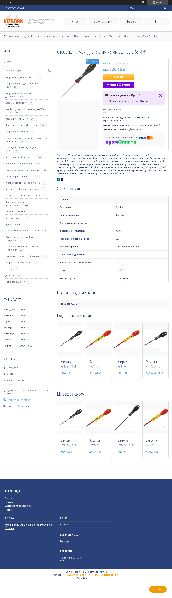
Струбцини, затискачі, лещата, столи (20, 149)
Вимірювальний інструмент (19, 157)
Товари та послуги (102, 21)
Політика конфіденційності (105, 574)
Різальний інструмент (16, 118)
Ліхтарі (8, 268)
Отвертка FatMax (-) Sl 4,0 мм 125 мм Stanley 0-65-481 (154, 364)
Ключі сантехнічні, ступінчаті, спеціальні (20, 238)
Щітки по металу (13, 224)
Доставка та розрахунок (18, 505)
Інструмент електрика (16, 131)
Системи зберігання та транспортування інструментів (26, 139)
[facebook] (58, 180)
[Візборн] (13, 21)
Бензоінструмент (14, 217)
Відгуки (75, 21)
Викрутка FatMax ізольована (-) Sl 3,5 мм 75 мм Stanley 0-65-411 (127, 364)
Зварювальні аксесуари (18, 262)
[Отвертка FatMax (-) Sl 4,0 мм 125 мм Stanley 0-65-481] (155, 339)
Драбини (10, 275)
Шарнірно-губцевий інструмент (21, 125)
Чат (160, 589)
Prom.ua (103, 571)
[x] (62, 180)
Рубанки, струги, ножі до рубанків (22, 182)
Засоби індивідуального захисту (22, 189)
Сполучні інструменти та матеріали (23, 230)
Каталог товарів (12, 70)
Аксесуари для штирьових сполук (22, 195)
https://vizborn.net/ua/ (20, 399)
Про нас (9, 498)
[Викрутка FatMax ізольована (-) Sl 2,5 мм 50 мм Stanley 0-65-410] (99, 339)
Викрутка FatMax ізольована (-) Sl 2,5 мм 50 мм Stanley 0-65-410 (98, 364)
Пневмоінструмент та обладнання (22, 256)
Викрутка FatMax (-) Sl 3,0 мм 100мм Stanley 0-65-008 (69, 364)
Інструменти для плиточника (20, 77)
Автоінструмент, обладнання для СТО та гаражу (25, 111)
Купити (118, 76)
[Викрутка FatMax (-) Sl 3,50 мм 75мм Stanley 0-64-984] (127, 417)
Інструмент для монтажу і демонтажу (51, 36)
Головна (131, 21)
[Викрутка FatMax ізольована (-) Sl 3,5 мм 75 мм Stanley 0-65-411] (127, 339)
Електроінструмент (15, 211)
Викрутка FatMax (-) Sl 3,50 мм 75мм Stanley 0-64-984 (126, 443)
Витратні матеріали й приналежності (16, 203)
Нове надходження (15, 281)
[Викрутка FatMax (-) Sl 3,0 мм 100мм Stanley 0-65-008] (70, 339)
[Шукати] (165, 8)
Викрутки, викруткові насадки (90, 36)
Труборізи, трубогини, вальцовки (22, 169)
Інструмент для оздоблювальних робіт (22, 85)
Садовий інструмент (15, 102)
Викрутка (62, 155)
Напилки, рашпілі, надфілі (18, 176)
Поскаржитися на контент (77, 574)
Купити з (112, 84)
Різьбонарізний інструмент (19, 163)
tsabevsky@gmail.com (18, 406)
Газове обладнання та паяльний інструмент (22, 248)
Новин (8, 509)
